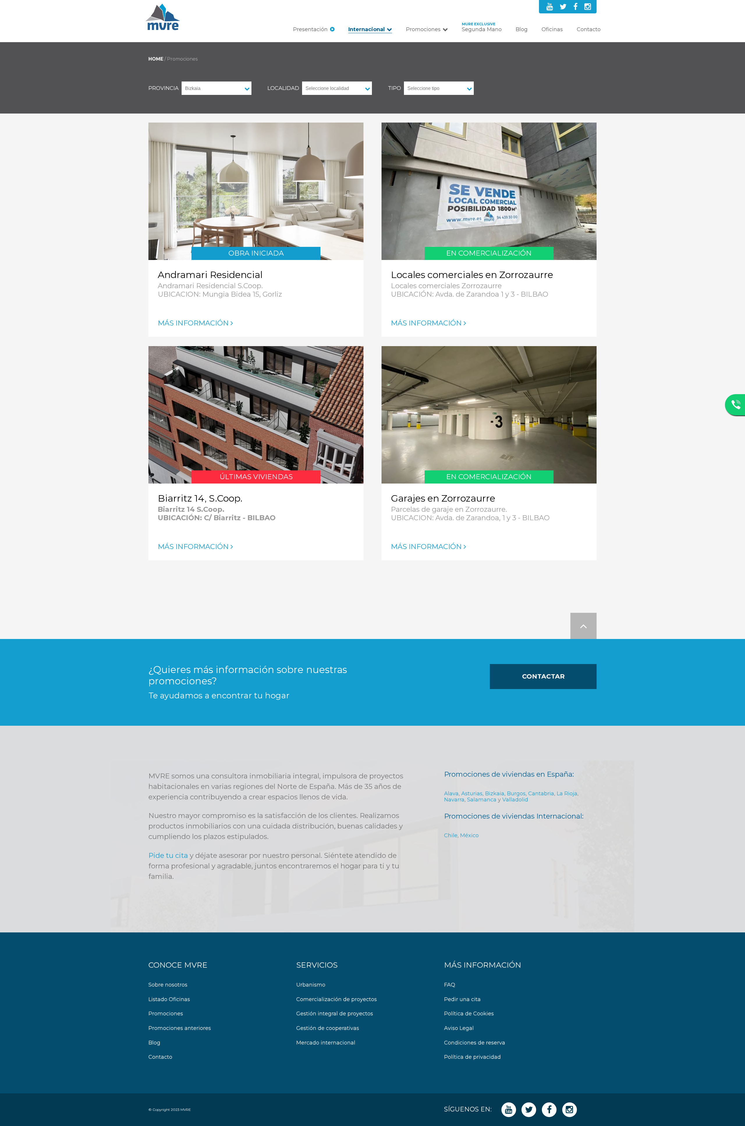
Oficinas (552, 29)
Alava (451, 793)
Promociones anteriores (179, 1028)
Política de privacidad (472, 1057)
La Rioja (567, 793)
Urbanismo (310, 985)
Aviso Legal (459, 1028)
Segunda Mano (482, 29)
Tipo (394, 88)
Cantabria (541, 793)
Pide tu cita (168, 855)
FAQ (449, 985)
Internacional (366, 29)
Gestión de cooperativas (327, 1028)
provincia (163, 88)
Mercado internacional (325, 1043)
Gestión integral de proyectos (334, 1014)
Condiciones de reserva (474, 1043)
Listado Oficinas (169, 999)
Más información (193, 323)
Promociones (423, 29)
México (469, 835)
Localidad (283, 88)
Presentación (310, 29)
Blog (522, 29)
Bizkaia (494, 793)
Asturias (472, 793)
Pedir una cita (462, 999)
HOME (155, 59)
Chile (450, 835)
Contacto (589, 29)
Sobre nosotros (167, 985)
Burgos (516, 793)
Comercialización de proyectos (336, 999)
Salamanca (481, 799)
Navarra (454, 799)
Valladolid (515, 799)
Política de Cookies (469, 1014)
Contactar (543, 676)
